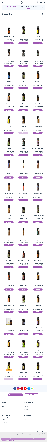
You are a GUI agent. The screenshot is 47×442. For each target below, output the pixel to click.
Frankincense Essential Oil (38, 260)
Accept (11, 438)
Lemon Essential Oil (9, 350)
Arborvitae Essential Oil (9, 36)
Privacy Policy (11, 440)
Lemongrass (38, 350)
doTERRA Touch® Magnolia (38, 170)
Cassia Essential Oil (38, 81)
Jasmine (9, 327)
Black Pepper (23, 59)
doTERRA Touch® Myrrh (9, 193)
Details (23, 8)
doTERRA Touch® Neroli (23, 193)
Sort (34, 17)
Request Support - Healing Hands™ (30, 420)
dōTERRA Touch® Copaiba (9, 238)
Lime (9, 372)
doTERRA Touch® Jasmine (23, 170)
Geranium (23, 282)
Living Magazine (26, 406)
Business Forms (4, 422)
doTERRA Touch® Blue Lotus (9, 170)
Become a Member (5, 417)
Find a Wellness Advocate (15, 394)
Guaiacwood (38, 305)
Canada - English (40, 431)
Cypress (23, 148)
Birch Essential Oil (9, 59)
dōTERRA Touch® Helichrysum (23, 238)
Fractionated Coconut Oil (23, 260)
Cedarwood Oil (9, 103)
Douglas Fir (23, 215)
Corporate (3, 404)
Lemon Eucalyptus (23, 350)
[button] (4, 7)
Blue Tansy (9, 81)
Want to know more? (4, 440)
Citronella (9, 126)
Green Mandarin (23, 305)
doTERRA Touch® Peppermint (38, 193)
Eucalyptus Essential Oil (38, 238)
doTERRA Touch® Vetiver (9, 215)
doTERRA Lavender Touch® (38, 148)
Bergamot (38, 36)
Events (3, 407)
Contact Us (31, 394)
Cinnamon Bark (38, 103)
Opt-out (34, 438)
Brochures (25, 404)
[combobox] (39, 20)
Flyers (25, 407)
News (3, 406)
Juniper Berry (23, 327)
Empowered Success (5, 419)
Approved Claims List (27, 411)
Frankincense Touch (9, 282)
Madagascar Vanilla (23, 372)
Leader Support (26, 419)
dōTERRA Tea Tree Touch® (38, 215)
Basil (23, 36)
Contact (25, 417)
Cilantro (23, 103)
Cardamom (23, 81)
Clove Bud (23, 126)
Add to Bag (8, 43)
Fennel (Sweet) (9, 260)
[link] (37, 2)
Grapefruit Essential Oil (9, 305)
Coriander (9, 148)
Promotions (26, 409)
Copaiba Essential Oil (38, 126)
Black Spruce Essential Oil (38, 59)
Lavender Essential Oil (38, 327)
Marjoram (38, 372)
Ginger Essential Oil (38, 282)
